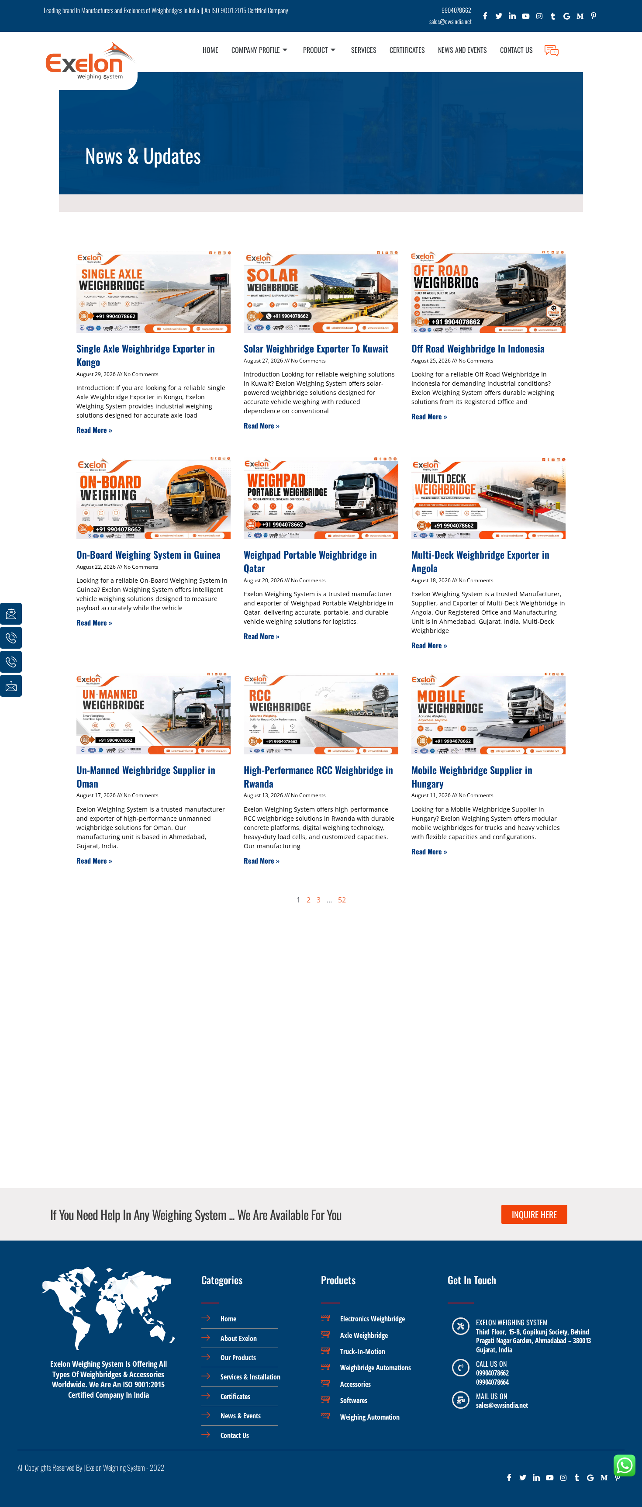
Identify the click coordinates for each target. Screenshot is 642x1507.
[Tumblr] (553, 18)
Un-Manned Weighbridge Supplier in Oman (145, 776)
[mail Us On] (460, 1400)
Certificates (407, 50)
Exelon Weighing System (512, 1322)
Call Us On (491, 1363)
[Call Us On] (460, 1367)
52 (342, 900)
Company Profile (255, 50)
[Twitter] (499, 18)
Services (363, 50)
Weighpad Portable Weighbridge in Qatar (310, 561)
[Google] (566, 18)
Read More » (94, 430)
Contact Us (516, 50)
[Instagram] (539, 18)
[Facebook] (485, 18)
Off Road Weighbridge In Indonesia (478, 348)
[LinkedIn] (512, 18)
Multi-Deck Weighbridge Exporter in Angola (480, 561)
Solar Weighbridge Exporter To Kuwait (316, 348)
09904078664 (492, 1382)
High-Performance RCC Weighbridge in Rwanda (318, 776)
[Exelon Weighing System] (460, 1326)
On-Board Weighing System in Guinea (148, 554)
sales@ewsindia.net (502, 1405)
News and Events (462, 50)
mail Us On (491, 1396)
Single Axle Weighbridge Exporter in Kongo (145, 355)
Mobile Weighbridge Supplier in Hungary (471, 776)
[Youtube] (526, 18)
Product (315, 50)
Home (210, 50)
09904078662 (492, 1373)
